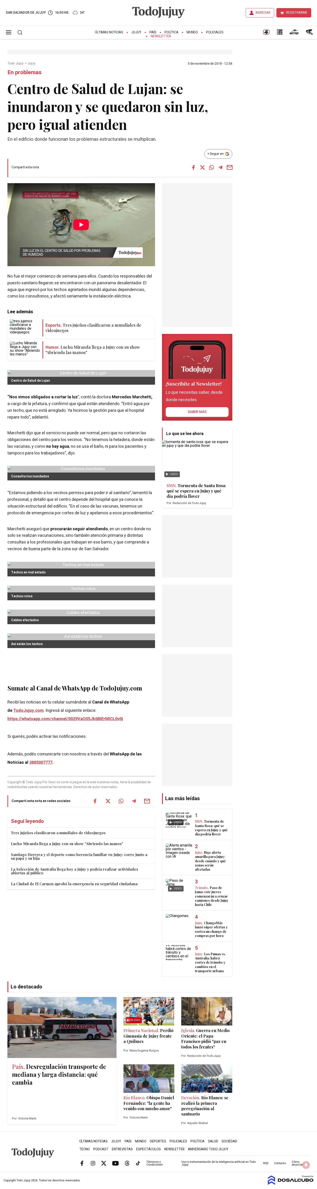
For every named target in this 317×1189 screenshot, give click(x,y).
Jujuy (136, 32)
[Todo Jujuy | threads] (127, 1163)
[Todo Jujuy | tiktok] (138, 1163)
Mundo (192, 32)
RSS (265, 1163)
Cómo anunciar (297, 1163)
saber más (197, 412)
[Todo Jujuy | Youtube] (115, 1163)
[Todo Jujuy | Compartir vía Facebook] (193, 167)
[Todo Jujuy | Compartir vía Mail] (229, 167)
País (152, 32)
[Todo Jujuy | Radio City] (279, 33)
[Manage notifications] (306, 1165)
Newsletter (161, 36)
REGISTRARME (296, 12)
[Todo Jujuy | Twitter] (103, 1163)
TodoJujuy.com (28, 710)
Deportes (158, 1141)
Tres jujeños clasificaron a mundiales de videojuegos (58, 832)
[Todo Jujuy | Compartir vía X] (202, 167)
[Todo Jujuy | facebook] (81, 1163)
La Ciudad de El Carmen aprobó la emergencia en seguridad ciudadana (74, 883)
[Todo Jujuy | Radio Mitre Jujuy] (294, 33)
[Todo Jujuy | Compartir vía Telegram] (220, 167)
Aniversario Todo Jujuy (208, 1149)
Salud (213, 1141)
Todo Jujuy (15, 63)
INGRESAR (263, 12)
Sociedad (229, 1141)
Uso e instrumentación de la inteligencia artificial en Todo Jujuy (218, 1163)
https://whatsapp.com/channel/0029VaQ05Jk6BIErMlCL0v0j (65, 719)
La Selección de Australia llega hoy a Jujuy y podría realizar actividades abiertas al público (74, 871)
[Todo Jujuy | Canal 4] (266, 33)
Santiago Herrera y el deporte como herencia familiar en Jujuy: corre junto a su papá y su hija (79, 856)
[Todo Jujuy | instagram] (92, 1163)
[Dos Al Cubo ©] (291, 1183)
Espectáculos (148, 1149)
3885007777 (40, 762)
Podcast (100, 1149)
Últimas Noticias (109, 32)
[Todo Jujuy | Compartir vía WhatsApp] (211, 167)
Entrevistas (122, 1149)
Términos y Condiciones (154, 1163)
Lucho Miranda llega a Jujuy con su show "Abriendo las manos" (67, 843)
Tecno (84, 1149)
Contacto (280, 1163)
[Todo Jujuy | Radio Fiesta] (310, 33)
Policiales (214, 32)
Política (171, 32)
